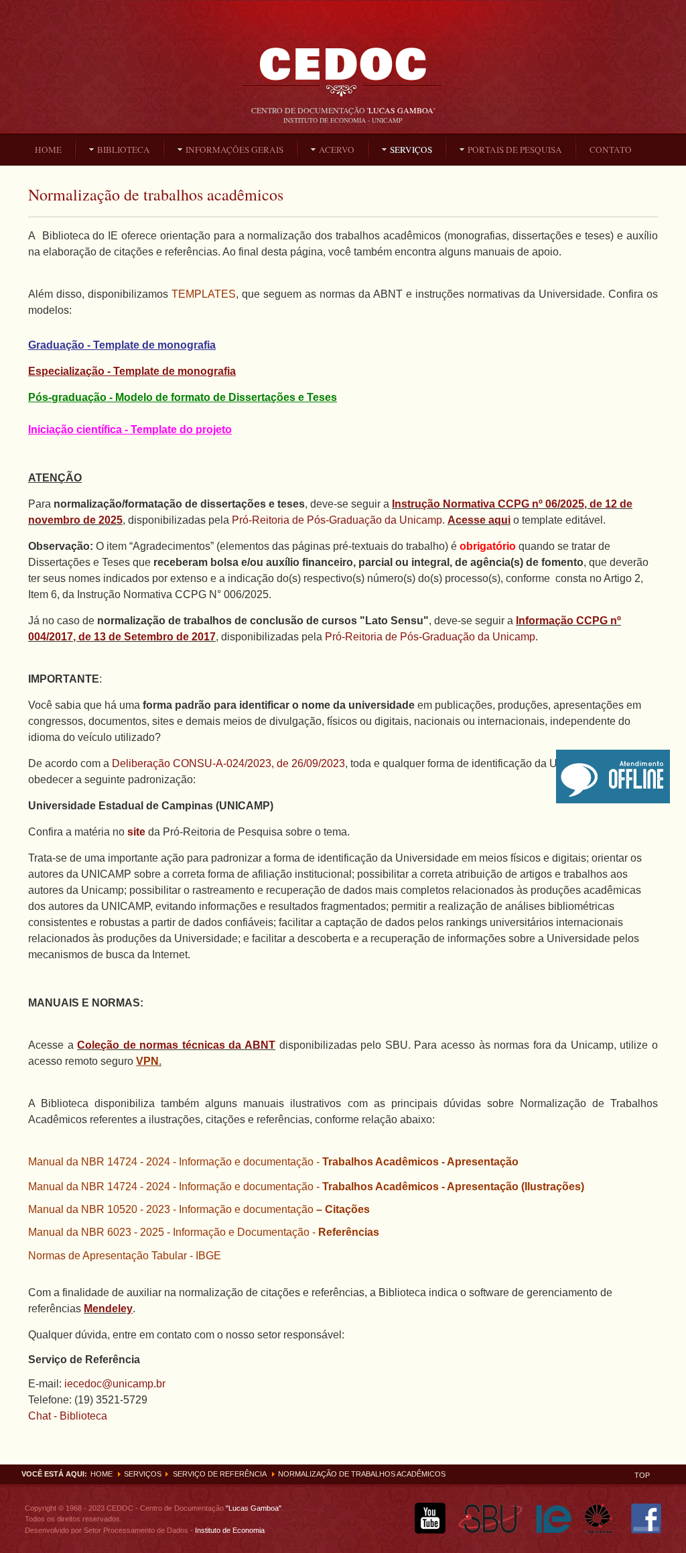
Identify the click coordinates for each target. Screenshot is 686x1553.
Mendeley (108, 1308)
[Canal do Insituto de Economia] (430, 1531)
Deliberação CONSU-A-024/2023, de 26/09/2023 (228, 763)
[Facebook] (646, 1531)
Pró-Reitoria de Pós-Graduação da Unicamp (337, 520)
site (136, 832)
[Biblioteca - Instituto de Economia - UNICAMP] (343, 78)
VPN (147, 1061)
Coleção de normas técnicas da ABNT (176, 1045)
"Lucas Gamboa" (253, 1508)
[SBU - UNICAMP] (490, 1531)
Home (101, 1474)
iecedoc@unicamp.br (114, 1383)
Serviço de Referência (220, 1474)
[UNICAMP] (602, 1531)
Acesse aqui (479, 520)
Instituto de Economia (229, 1530)
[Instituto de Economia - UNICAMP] (553, 1531)
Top (642, 1475)
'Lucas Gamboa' (401, 110)
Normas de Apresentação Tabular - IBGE (124, 1255)
